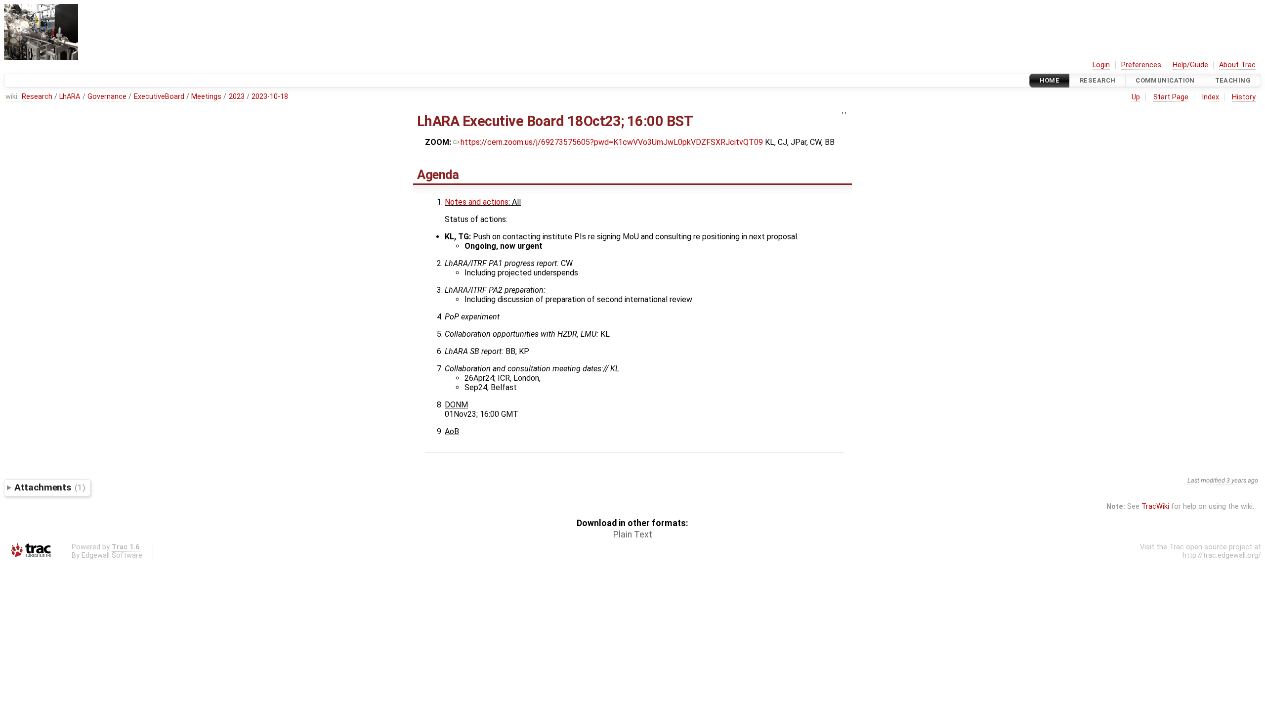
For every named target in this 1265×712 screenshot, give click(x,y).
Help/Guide (1190, 65)
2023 (237, 96)
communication (1165, 80)
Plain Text (632, 534)
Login (1101, 65)
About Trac (1237, 65)
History (1244, 97)
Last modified (1206, 480)
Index (1210, 97)
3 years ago (1242, 480)
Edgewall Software (112, 555)
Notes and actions (476, 202)
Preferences (1141, 65)
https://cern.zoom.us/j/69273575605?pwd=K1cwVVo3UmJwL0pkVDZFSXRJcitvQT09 (612, 142)
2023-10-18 (270, 96)
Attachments (49, 487)
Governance (106, 96)
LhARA (69, 96)
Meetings (206, 96)
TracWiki (1155, 506)
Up (1136, 97)
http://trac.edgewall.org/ (1221, 555)
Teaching (1233, 80)
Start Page (1170, 97)
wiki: (12, 96)
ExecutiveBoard (159, 96)
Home (1050, 80)
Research (1097, 80)
